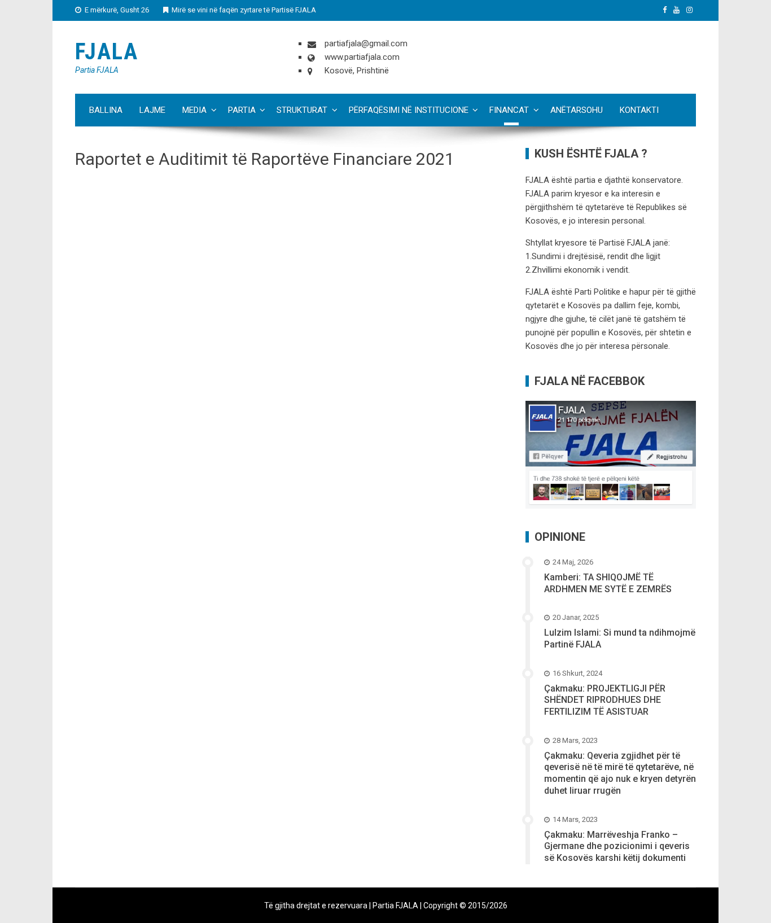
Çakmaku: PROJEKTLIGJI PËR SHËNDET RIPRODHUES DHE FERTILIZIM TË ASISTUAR (604, 700)
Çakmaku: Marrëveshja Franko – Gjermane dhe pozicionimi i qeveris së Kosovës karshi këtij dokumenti (617, 846)
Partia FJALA (97, 70)
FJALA (106, 51)
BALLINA (105, 110)
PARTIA (242, 110)
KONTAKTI (639, 110)
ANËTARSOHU (576, 110)
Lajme (152, 110)
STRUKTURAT (302, 110)
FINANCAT (509, 110)
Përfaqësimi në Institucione (408, 110)
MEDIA (194, 110)
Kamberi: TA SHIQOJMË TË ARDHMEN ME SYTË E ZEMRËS (608, 583)
